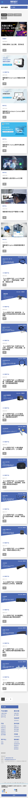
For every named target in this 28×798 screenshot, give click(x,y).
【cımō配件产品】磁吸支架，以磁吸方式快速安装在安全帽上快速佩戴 (14, 314)
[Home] (14, 2)
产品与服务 (4, 711)
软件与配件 (4, 7)
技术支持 (16, 723)
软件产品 (10, 14)
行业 (2, 723)
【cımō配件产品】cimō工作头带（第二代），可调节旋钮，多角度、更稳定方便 (13, 280)
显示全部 (4, 14)
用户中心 (3, 739)
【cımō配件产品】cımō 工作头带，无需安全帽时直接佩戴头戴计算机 (14, 650)
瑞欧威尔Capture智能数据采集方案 (14, 246)
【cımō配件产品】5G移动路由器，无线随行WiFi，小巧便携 (13, 448)
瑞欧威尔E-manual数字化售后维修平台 (13, 145)
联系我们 (16, 739)
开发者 (16, 734)
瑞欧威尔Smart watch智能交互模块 (14, 78)
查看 (4, 50)
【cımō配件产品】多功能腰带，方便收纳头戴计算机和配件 (13, 616)
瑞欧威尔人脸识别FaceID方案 (12, 178)
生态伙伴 (16, 718)
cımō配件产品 (17, 14)
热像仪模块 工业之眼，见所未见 (13, 44)
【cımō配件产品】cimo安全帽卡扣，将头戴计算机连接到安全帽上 (14, 683)
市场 (16, 791)
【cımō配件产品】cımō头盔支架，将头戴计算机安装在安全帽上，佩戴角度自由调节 (13, 415)
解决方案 (16, 711)
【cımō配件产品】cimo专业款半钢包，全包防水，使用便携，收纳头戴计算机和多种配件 (14, 482)
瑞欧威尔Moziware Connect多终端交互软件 (14, 112)
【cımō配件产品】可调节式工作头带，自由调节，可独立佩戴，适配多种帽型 (14, 347)
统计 (4, 791)
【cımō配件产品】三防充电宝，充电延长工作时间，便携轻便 (13, 583)
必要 (4, 789)
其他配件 (4, 18)
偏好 (16, 789)
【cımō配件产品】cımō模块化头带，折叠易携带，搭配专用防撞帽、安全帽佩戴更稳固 (13, 381)
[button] (2, 2)
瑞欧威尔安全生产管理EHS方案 (13, 212)
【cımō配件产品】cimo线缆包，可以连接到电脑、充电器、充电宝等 (14, 516)
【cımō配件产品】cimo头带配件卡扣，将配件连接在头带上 (13, 549)
